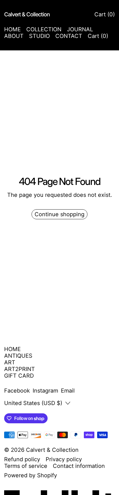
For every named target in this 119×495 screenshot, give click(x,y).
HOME (12, 29)
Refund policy (22, 459)
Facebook (17, 390)
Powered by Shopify (30, 475)
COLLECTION (43, 29)
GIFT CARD (19, 375)
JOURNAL (80, 29)
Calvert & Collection (52, 450)
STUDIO (39, 36)
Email (68, 390)
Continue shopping (59, 214)
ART (9, 362)
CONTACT (68, 36)
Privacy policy (64, 459)
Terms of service (25, 466)
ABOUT (14, 36)
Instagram (45, 390)
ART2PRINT (19, 369)
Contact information (79, 466)
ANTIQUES (18, 355)
